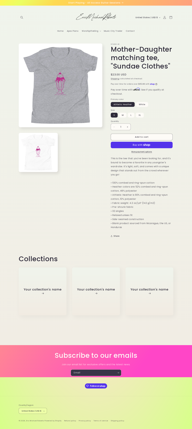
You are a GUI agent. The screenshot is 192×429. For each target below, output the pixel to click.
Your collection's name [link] (43, 290)
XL (140, 115)
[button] (22, 17)
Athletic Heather (123, 104)
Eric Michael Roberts (35, 421)
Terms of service (100, 421)
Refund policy (70, 421)
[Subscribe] (118, 372)
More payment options (141, 151)
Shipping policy (117, 421)
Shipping (115, 78)
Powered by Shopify (53, 421)
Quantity (115, 121)
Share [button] (117, 236)
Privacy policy (85, 421)
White (142, 104)
